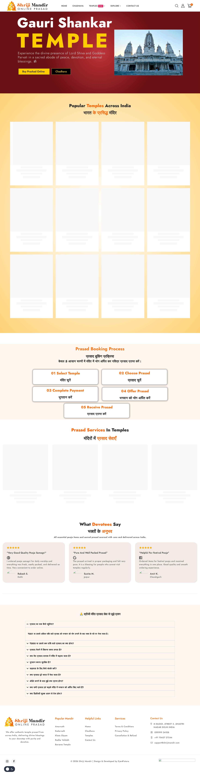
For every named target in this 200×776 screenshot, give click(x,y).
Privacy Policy (121, 731)
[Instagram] (7, 761)
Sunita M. (89, 573)
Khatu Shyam (61, 735)
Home (64, 5)
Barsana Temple (62, 744)
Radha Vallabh (62, 740)
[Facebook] (13, 761)
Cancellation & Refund (126, 735)
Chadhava (78, 5)
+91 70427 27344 (163, 737)
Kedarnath (60, 731)
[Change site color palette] (9, 769)
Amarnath (59, 726)
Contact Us (132, 5)
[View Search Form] (176, 5)
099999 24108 (161, 732)
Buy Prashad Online (33, 71)
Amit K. (154, 573)
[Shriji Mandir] (27, 6)
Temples (89, 735)
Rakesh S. (23, 573)
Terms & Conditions (124, 726)
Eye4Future (123, 761)
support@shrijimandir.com (166, 742)
